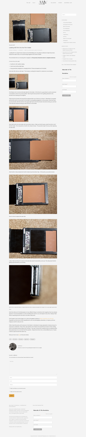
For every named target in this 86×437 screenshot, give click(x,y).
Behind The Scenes (66, 26)
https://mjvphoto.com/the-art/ (47, 318)
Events (60, 2)
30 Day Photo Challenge (67, 22)
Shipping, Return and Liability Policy (15, 426)
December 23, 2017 (12, 45)
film (10, 339)
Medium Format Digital (67, 38)
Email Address (65, 78)
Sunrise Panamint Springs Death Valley (69, 60)
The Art (28, 2)
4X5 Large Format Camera (32, 50)
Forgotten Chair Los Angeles (67, 58)
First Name (65, 84)
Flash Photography (66, 30)
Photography (39, 50)
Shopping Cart (68, 2)
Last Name (64, 89)
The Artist (53, 2)
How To (64, 32)
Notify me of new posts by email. (16, 391)
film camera (15, 339)
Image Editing (65, 34)
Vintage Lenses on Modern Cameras (69, 42)
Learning (64, 36)
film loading (21, 339)
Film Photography (66, 28)
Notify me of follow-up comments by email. (18, 388)
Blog (34, 2)
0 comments (20, 50)
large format (26, 339)
